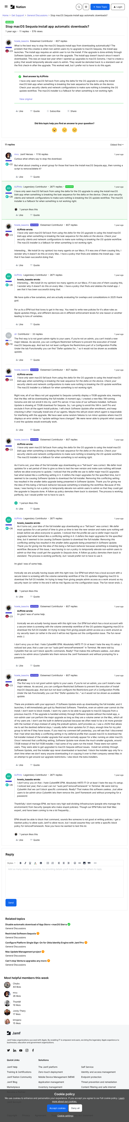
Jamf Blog (12, 1082)
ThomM (17, 1001)
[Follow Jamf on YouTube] (20, 1050)
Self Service (87, 1067)
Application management (51, 1082)
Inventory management (50, 1087)
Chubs (16, 983)
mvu (16, 154)
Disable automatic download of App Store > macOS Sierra (36, 924)
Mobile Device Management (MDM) (56, 1077)
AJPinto (18, 186)
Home (5, 15)
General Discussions (37, 15)
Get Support (17, 15)
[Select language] (86, 7)
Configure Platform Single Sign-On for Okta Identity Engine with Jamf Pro (44, 942)
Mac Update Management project (23, 951)
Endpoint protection (91, 1077)
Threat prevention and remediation (99, 1082)
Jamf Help (12, 1067)
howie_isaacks (21, 41)
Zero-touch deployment (50, 1072)
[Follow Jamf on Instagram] (26, 1050)
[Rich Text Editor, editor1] (64, 882)
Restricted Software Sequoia (20, 933)
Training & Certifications (19, 1072)
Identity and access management (98, 1072)
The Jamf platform (47, 1067)
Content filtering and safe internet (98, 1087)
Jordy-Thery (19, 1010)
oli (15, 334)
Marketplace (13, 1087)
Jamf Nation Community (19, 1077)
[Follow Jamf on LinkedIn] (14, 1050)
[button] (6, 7)
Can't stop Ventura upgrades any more (26, 960)
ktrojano (17, 1020)
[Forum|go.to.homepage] (18, 7)
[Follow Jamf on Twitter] (8, 1050)
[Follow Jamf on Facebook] (33, 1050)
